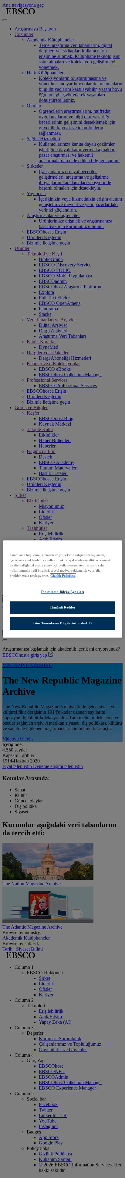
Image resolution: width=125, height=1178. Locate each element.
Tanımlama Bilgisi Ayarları (62, 592)
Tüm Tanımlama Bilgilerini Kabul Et (62, 623)
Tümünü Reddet (62, 607)
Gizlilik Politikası (63, 576)
